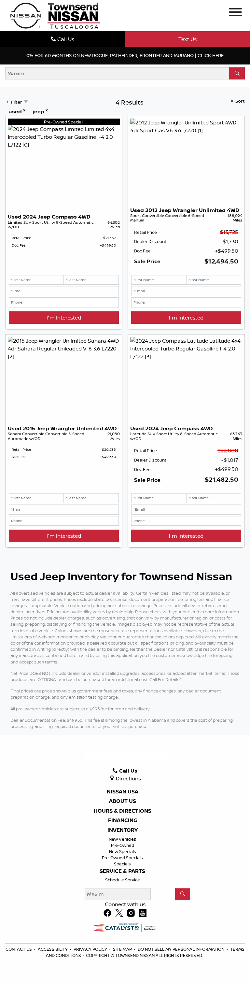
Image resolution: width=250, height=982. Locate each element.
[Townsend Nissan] (55, 15)
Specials (122, 864)
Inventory (122, 830)
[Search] (237, 73)
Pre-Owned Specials (122, 858)
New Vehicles (122, 839)
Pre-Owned (122, 845)
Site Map (123, 949)
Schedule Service (122, 880)
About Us (122, 801)
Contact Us (19, 949)
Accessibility (53, 949)
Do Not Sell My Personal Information (181, 949)
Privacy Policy (91, 949)
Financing (122, 820)
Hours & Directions (122, 811)
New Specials (122, 851)
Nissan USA (122, 792)
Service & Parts (122, 871)
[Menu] (235, 13)
